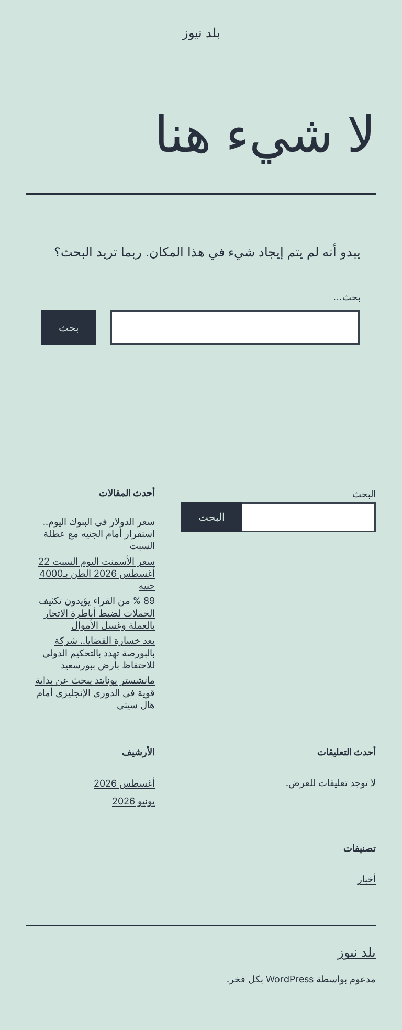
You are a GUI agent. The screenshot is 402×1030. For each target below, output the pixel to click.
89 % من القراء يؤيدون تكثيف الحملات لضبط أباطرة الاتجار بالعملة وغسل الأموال (97, 613)
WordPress (290, 978)
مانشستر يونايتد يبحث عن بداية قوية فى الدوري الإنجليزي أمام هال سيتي (95, 692)
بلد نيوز (201, 32)
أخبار (367, 879)
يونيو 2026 (133, 801)
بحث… (347, 297)
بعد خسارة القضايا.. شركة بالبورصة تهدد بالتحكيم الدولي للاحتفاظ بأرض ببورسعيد (98, 652)
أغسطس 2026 (124, 783)
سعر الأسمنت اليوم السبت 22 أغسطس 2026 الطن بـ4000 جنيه (96, 573)
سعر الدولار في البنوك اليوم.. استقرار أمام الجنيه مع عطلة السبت (99, 534)
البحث (364, 493)
